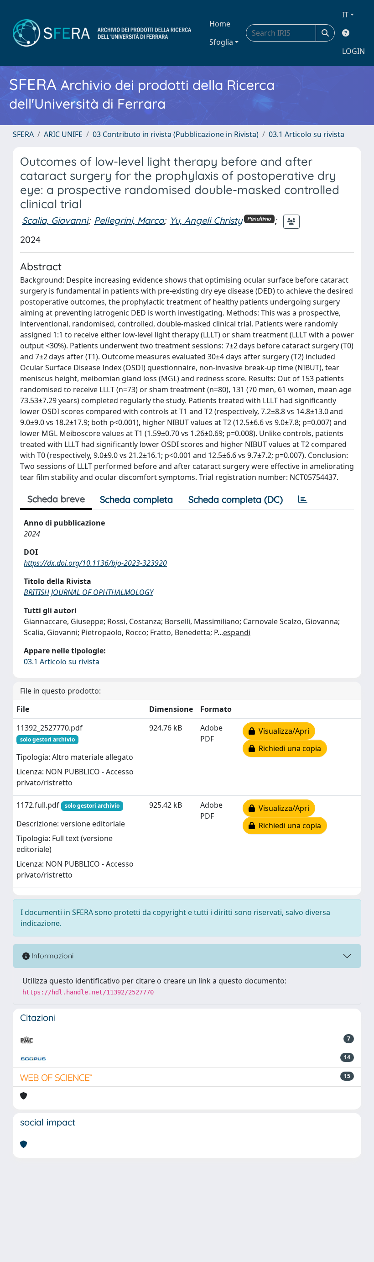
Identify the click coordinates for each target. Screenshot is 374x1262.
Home (219, 24)
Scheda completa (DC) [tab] (235, 499)
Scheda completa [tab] (136, 499)
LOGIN (353, 51)
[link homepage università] (101, 32)
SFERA (23, 134)
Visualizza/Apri (282, 731)
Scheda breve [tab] (56, 499)
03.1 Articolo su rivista (306, 134)
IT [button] (345, 15)
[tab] (303, 499)
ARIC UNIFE (63, 134)
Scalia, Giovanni (55, 220)
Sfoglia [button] (221, 42)
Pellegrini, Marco (129, 220)
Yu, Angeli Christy (206, 220)
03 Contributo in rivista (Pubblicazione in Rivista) (176, 134)
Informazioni (51, 955)
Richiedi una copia (288, 748)
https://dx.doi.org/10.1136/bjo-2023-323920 (95, 563)
